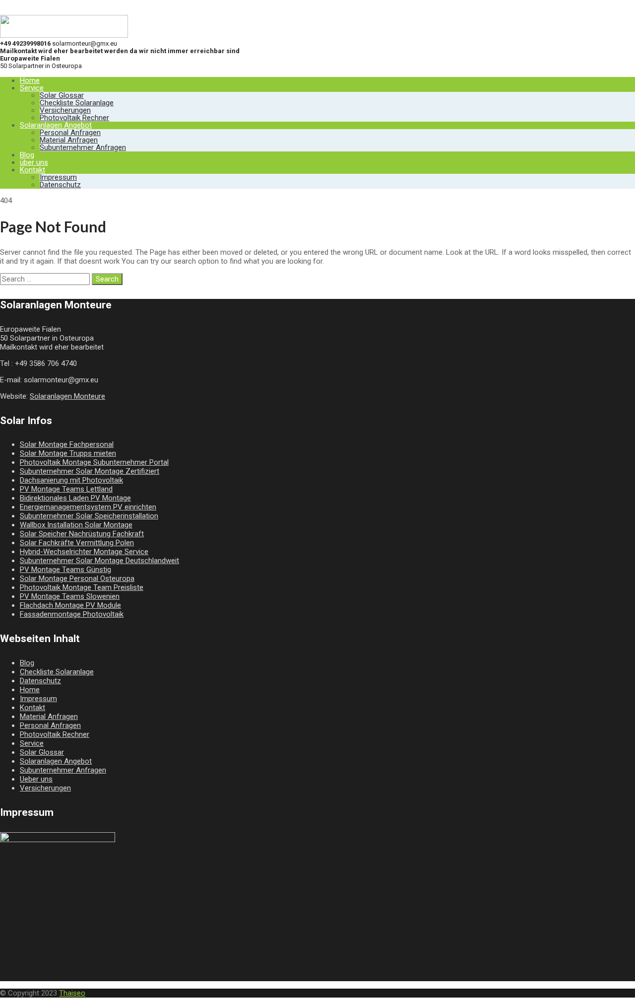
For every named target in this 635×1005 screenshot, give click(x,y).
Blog (27, 154)
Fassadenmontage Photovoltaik (72, 614)
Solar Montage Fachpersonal (67, 444)
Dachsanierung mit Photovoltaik (71, 480)
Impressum (58, 177)
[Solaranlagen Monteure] (64, 35)
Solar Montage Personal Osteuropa (77, 578)
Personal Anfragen (70, 132)
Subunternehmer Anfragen (83, 147)
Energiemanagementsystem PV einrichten (88, 506)
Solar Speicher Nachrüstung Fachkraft (82, 533)
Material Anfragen (69, 140)
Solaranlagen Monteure (67, 396)
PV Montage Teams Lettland (66, 489)
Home (30, 80)
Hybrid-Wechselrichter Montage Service (84, 551)
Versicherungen (65, 110)
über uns (34, 162)
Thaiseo (72, 993)
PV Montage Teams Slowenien (70, 596)
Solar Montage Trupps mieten (68, 453)
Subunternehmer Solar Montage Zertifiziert (89, 471)
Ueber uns (36, 779)
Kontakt (32, 169)
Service (32, 87)
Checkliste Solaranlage (77, 102)
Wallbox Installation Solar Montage (76, 524)
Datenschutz (60, 184)
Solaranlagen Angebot (56, 125)
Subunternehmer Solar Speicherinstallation (89, 515)
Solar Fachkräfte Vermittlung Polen (77, 542)
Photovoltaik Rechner (74, 117)
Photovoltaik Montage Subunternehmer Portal (94, 462)
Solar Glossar (62, 95)
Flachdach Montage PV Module (70, 605)
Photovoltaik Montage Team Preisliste (81, 587)
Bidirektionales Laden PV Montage (75, 498)
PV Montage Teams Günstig (65, 569)
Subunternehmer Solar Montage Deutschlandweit (99, 560)
